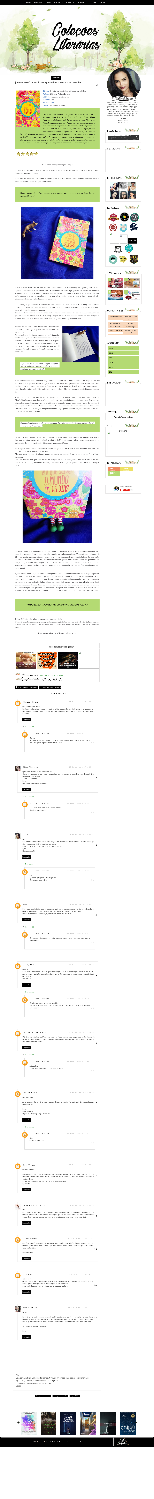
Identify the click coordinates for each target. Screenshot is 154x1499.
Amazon (131, 320)
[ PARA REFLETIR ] (115, 317)
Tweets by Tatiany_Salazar (123, 417)
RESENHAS (38, 2)
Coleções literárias (39, 733)
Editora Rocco (46, 675)
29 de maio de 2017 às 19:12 (77, 1061)
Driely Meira (29, 965)
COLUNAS (92, 2)
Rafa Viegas (29, 1165)
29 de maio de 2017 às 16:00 (81, 1092)
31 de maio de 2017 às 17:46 (77, 1133)
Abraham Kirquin (131, 316)
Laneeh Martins (31, 1093)
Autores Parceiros (115, 330)
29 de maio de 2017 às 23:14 (81, 1165)
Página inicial (75, 1396)
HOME (28, 2)
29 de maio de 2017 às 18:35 (77, 933)
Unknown (27, 1274)
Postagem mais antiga (60, 1396)
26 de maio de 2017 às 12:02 (81, 834)
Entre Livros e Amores (34, 1205)
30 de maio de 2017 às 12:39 (80, 1238)
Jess (25, 904)
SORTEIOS (81, 2)
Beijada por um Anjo (130, 331)
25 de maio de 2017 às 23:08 (77, 733)
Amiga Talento (115, 323)
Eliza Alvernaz (30, 767)
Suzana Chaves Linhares (35, 1032)
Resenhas (58, 675)
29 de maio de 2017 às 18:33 (77, 871)
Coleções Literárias (42, 1442)
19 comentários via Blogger (28, 687)
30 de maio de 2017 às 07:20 (81, 1205)
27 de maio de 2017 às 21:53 (81, 1032)
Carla (25, 835)
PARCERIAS (58, 2)
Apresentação (131, 327)
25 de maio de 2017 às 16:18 (81, 767)
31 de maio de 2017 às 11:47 (80, 1307)
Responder (26, 720)
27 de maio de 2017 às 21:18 (81, 965)
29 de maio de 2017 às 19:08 (77, 998)
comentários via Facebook (51, 687)
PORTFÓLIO (70, 2)
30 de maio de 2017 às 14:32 (80, 1274)
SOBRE (48, 2)
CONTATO (102, 2)
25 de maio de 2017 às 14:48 (81, 702)
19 (97, 85)
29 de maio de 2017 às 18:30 (77, 803)
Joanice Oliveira (31, 1308)
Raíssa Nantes (30, 1238)
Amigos (130, 323)
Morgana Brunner (32, 702)
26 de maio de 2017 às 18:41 (81, 904)
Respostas (29, 727)
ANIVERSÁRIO (115, 327)
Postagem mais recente (43, 1396)
